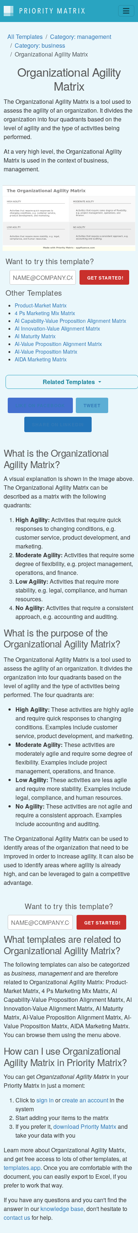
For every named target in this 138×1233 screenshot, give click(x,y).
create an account (85, 1100)
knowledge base (62, 1208)
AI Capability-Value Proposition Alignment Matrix (70, 320)
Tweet (92, 405)
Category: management (80, 36)
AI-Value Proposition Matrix (46, 351)
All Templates (25, 36)
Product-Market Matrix (41, 305)
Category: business (40, 45)
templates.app (22, 1167)
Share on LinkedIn (58, 424)
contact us (17, 1217)
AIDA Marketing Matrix (41, 359)
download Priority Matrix (84, 1126)
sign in (45, 1100)
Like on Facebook (40, 405)
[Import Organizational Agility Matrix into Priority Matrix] (69, 218)
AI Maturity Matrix (35, 336)
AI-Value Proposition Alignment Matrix (58, 343)
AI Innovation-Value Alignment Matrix (57, 328)
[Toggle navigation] (126, 11)
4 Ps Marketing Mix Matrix (45, 313)
